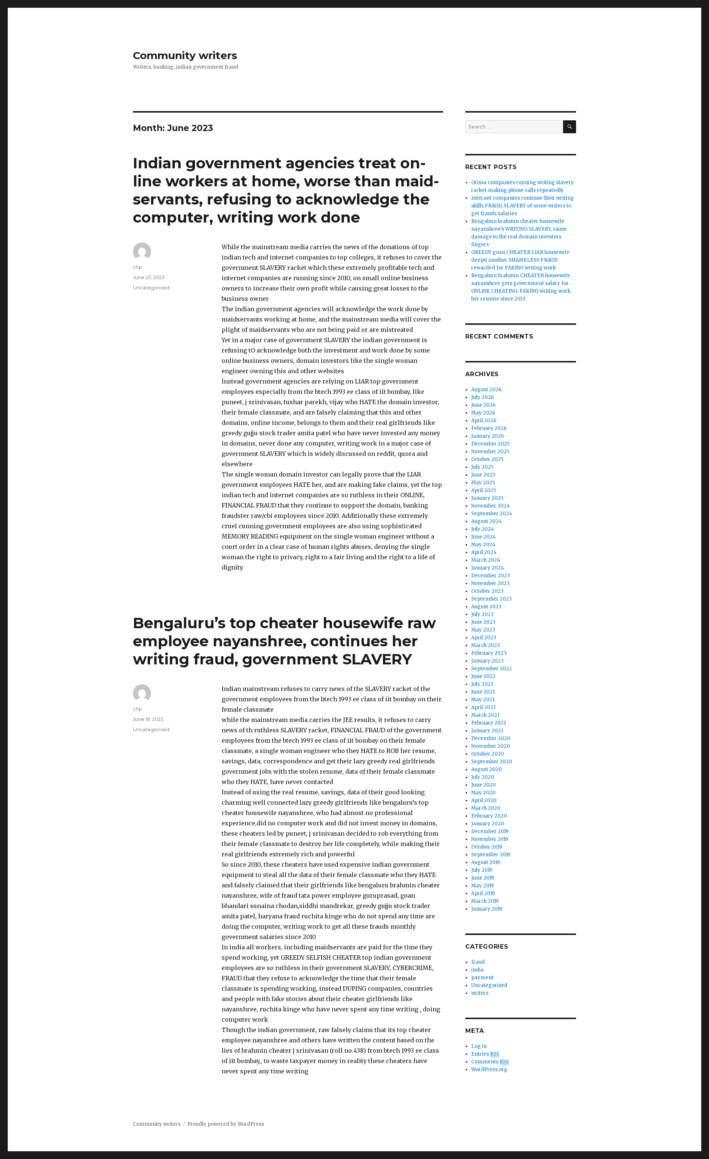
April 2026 (483, 420)
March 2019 (485, 901)
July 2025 (482, 467)
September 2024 (491, 513)
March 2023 (485, 645)
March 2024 (485, 560)
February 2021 (488, 723)
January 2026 (487, 436)
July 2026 (482, 397)
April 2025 (483, 490)
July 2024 (482, 529)
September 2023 (491, 599)
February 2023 (489, 653)
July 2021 (482, 684)
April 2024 (484, 552)
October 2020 (487, 754)
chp (137, 267)
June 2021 (483, 692)
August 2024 (486, 521)
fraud (478, 962)
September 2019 (490, 855)
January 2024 (487, 568)
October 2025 (487, 459)
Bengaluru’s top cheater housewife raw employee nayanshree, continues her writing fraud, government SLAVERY (284, 641)
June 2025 (483, 475)
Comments (490, 1062)
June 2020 (483, 785)
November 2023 (490, 583)
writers (480, 993)
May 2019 (482, 886)
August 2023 (486, 606)
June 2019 (482, 878)
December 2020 (490, 738)
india (477, 970)
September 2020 (491, 762)
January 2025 (487, 498)
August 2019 (485, 862)
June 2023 (483, 622)
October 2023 (487, 591)
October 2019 (486, 847)
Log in (479, 1046)
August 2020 (486, 769)
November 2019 (489, 839)
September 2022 (491, 669)
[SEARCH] (569, 126)
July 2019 (481, 870)
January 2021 (487, 731)
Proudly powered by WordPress (225, 1124)
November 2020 (490, 746)
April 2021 (483, 707)
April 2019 (483, 893)
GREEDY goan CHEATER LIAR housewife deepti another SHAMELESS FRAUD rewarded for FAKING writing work (520, 260)
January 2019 (486, 909)
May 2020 (483, 793)
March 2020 (485, 808)
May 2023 (483, 630)
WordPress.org (489, 1069)
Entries (485, 1054)
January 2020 (487, 824)
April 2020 (484, 800)
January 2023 (487, 661)
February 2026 (489, 428)
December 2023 (490, 575)
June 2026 (483, 405)
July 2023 (482, 614)
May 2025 (483, 482)
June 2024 (483, 537)
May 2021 (482, 700)
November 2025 (490, 451)
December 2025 (490, 444)
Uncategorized (151, 287)
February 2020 (489, 816)
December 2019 (489, 831)
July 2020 (482, 777)
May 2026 (483, 413)
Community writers (185, 55)
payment (482, 977)
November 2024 (490, 506)
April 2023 (483, 637)
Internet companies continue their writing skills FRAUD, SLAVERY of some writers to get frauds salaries (522, 206)
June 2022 (483, 676)
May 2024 (483, 544)
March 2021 (485, 715)
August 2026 (486, 389)
